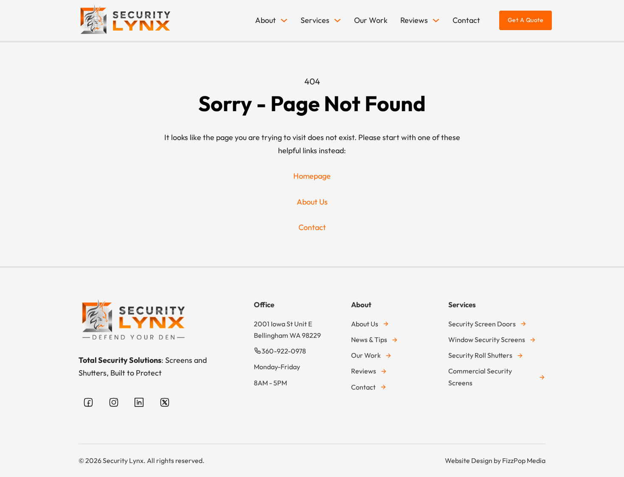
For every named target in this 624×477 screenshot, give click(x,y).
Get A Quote (526, 20)
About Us (312, 202)
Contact (466, 20)
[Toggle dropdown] (284, 20)
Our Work (371, 20)
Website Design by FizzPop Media (495, 460)
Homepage (312, 176)
